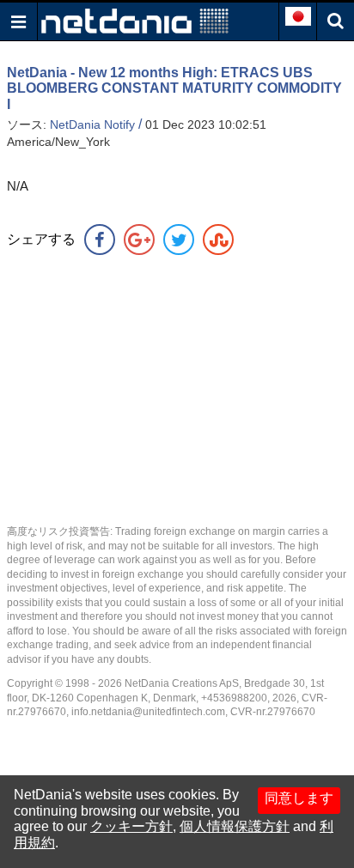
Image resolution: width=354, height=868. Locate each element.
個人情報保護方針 (235, 826)
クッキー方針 (131, 826)
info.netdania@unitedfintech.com (148, 712)
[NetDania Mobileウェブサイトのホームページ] (135, 20)
